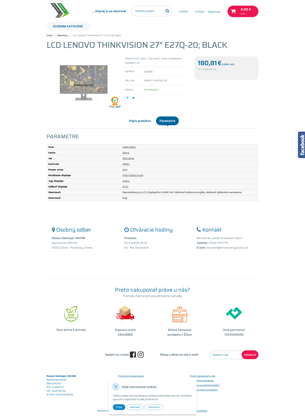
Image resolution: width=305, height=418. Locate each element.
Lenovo (148, 71)
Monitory (62, 35)
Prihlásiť (199, 12)
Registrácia (214, 12)
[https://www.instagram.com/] (141, 354)
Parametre (167, 120)
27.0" (125, 187)
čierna (125, 153)
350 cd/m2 (128, 158)
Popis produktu (140, 120)
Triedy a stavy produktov (204, 390)
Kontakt (183, 11)
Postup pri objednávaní (131, 376)
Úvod (49, 35)
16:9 (124, 170)
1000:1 (126, 164)
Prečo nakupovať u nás (202, 376)
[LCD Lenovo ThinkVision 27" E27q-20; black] (84, 82)
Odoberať (250, 355)
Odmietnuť (154, 407)
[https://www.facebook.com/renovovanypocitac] (134, 354)
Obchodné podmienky (202, 380)
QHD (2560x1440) (132, 175)
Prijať (119, 407)
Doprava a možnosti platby (205, 385)
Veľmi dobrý (129, 147)
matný (126, 181)
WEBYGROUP (199, 411)
